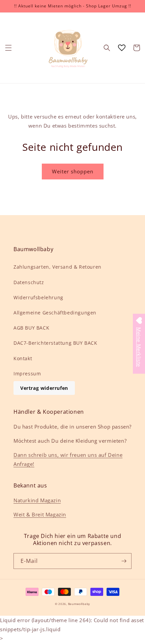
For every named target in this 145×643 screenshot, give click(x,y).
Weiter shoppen (72, 171)
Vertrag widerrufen (44, 388)
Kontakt (22, 358)
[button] (8, 47)
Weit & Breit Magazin (39, 514)
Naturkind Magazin (37, 500)
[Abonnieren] (123, 561)
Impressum (27, 373)
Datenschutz (28, 282)
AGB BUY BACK (31, 328)
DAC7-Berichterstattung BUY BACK (55, 343)
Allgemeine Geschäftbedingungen (54, 312)
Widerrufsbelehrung (38, 297)
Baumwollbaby (79, 604)
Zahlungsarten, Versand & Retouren (57, 267)
